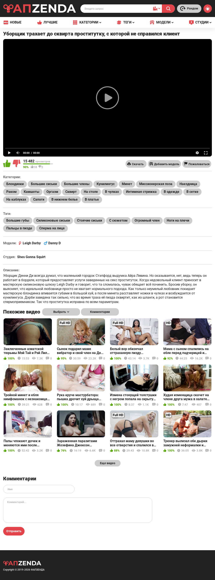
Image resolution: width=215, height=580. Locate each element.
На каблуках (16, 199)
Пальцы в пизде (19, 228)
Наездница (188, 184)
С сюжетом (118, 220)
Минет (127, 184)
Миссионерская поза (155, 184)
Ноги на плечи (178, 220)
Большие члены (76, 184)
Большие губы (17, 220)
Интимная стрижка (141, 192)
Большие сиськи (44, 184)
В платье (92, 199)
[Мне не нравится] (17, 164)
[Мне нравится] (7, 164)
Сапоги (38, 199)
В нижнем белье (64, 199)
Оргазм (52, 192)
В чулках (112, 192)
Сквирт (71, 192)
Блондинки (15, 184)
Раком (11, 192)
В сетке (192, 192)
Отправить (13, 531)
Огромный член (147, 220)
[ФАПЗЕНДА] (39, 9)
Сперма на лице (52, 228)
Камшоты (31, 192)
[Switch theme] (207, 8)
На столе (91, 192)
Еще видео (107, 463)
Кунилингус (106, 184)
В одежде (171, 192)
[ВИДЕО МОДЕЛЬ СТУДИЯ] (156, 8)
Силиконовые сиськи (53, 220)
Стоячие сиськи (89, 220)
